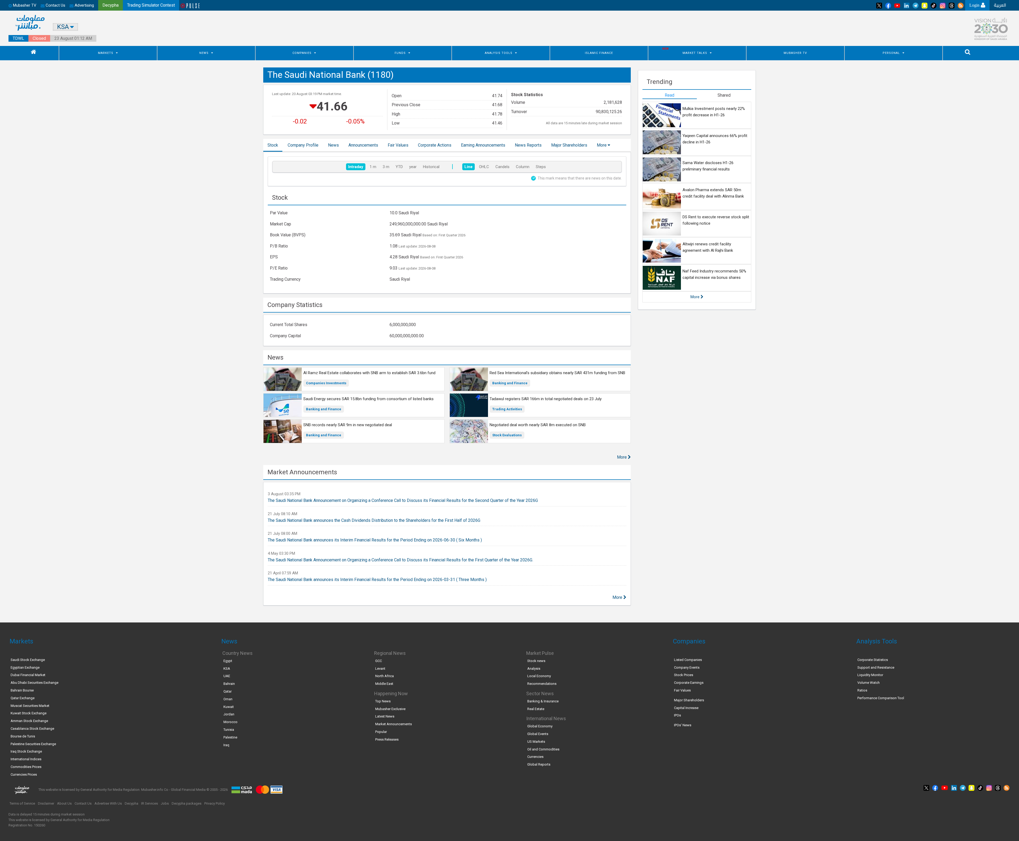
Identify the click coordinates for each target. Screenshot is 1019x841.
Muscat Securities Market (30, 706)
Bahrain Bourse (22, 690)
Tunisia (228, 730)
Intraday (355, 166)
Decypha (131, 803)
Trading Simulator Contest (151, 5)
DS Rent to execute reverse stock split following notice (716, 220)
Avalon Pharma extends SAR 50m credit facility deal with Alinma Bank (713, 193)
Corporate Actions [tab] (434, 145)
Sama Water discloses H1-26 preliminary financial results (708, 166)
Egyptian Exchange (25, 667)
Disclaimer (46, 803)
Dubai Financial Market (28, 675)
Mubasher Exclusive (390, 709)
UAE (226, 676)
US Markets (536, 742)
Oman (227, 699)
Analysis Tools (498, 53)
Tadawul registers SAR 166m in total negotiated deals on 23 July (546, 398)
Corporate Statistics (872, 660)
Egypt (227, 661)
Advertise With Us (108, 803)
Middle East (384, 684)
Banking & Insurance (543, 701)
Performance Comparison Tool (880, 698)
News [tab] (333, 145)
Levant (380, 669)
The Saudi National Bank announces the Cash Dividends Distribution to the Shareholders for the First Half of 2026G (374, 520)
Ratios (862, 690)
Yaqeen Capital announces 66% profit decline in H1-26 (715, 138)
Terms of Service (22, 803)
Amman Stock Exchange (29, 721)
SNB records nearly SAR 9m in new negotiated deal (347, 424)
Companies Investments (326, 383)
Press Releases (387, 739)
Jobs (165, 803)
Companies (302, 53)
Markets (105, 53)
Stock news (536, 661)
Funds (400, 53)
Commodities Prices (26, 767)
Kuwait (228, 707)
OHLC (484, 166)
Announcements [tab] (363, 145)
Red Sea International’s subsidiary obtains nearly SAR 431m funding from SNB (557, 372)
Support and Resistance (875, 667)
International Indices (26, 759)
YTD (399, 166)
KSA (226, 669)
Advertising (84, 5)
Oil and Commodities (543, 749)
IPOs (677, 715)
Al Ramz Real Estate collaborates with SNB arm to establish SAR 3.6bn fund (369, 372)
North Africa (384, 676)
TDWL (18, 38)
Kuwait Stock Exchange (28, 713)
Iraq (226, 745)
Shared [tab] (724, 95)
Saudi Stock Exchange (28, 660)
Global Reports (538, 764)
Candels (502, 166)
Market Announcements (393, 724)
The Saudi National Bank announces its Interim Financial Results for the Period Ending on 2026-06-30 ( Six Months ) (375, 540)
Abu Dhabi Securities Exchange (34, 683)
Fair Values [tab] (398, 145)
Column (522, 166)
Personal (891, 53)
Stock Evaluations (507, 435)
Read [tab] (669, 95)
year (413, 166)
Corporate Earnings (688, 683)
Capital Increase (686, 708)
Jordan (228, 714)
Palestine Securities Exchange (33, 744)
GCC (378, 661)
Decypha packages (186, 803)
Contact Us (55, 5)
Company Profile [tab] (303, 145)
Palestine (230, 737)
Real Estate (535, 709)
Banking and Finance (510, 383)
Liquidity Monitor (870, 675)
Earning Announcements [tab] (483, 145)
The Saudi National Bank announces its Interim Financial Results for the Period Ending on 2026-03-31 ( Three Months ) (377, 579)
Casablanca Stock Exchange (32, 729)
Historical (431, 166)
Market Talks (695, 53)
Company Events (687, 667)
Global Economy (539, 726)
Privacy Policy (214, 803)
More (602, 145)
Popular (381, 732)
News (204, 53)
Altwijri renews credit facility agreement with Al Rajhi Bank (708, 247)
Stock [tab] (272, 145)
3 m (386, 166)
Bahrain (229, 684)
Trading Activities (507, 409)
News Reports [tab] (528, 145)
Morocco (230, 722)
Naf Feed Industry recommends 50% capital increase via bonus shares (714, 274)
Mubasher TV (795, 53)
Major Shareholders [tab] (569, 145)
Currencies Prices (24, 774)
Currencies (535, 757)
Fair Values (682, 690)
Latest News (384, 716)
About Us (64, 803)
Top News (383, 701)
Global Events (537, 734)
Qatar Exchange (22, 698)
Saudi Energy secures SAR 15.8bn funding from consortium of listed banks (368, 398)
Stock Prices (683, 675)
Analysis (533, 669)
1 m (373, 166)
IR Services (149, 803)
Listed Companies (688, 660)
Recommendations (541, 684)
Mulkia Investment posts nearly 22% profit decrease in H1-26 (714, 111)
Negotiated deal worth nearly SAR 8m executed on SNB (538, 424)
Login (975, 5)
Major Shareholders (689, 700)
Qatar (227, 691)
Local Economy (539, 676)
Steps (541, 166)
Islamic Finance (599, 53)
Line (468, 166)
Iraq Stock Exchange (26, 751)
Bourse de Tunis (23, 736)
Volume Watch (868, 683)
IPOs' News (682, 725)
